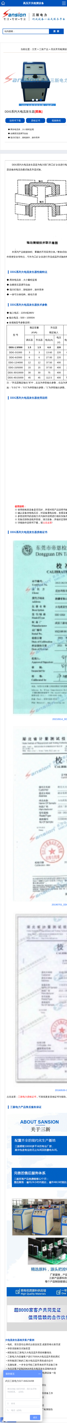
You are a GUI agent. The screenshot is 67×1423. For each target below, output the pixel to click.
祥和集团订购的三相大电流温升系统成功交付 (30, 1360)
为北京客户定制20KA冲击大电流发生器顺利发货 (31, 1368)
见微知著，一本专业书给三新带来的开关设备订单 (32, 1364)
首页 (3, 4)
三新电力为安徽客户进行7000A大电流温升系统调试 (33, 1356)
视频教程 (56, 120)
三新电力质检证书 (27, 1096)
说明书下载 (15, 120)
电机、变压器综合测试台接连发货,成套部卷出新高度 (33, 1344)
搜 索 (56, 31)
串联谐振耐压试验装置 (18, 1348)
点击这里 (47, 522)
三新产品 (43, 49)
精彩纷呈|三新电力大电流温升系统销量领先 (29, 1352)
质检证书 (35, 120)
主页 (34, 49)
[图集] (38, 111)
